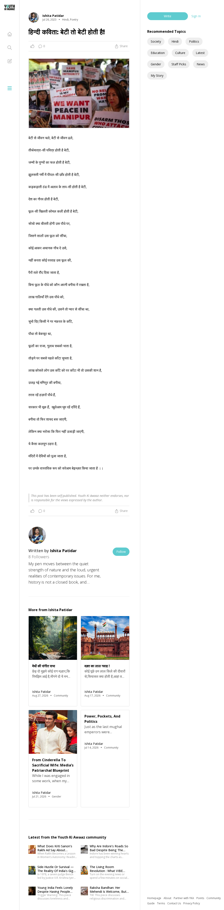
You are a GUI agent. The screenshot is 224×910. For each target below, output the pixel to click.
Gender (156, 64)
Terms (161, 903)
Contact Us (174, 903)
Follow (121, 551)
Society (156, 41)
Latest (200, 53)
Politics (194, 41)
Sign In (196, 16)
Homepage (154, 898)
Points (200, 898)
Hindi (175, 41)
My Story (157, 75)
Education (158, 53)
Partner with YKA (184, 898)
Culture (180, 53)
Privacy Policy (191, 903)
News (201, 64)
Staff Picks (179, 64)
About (168, 898)
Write (167, 16)
